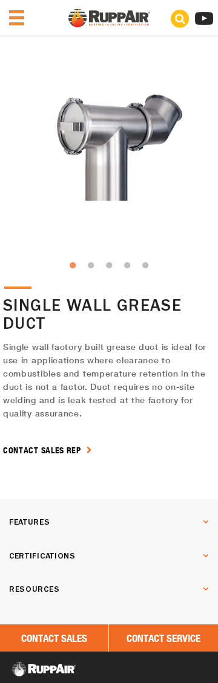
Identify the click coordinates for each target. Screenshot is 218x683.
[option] (109, 147)
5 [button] (145, 265)
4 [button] (127, 265)
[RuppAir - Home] (109, 24)
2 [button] (91, 265)
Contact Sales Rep (43, 450)
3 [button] (109, 265)
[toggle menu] (16, 17)
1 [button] (73, 265)
